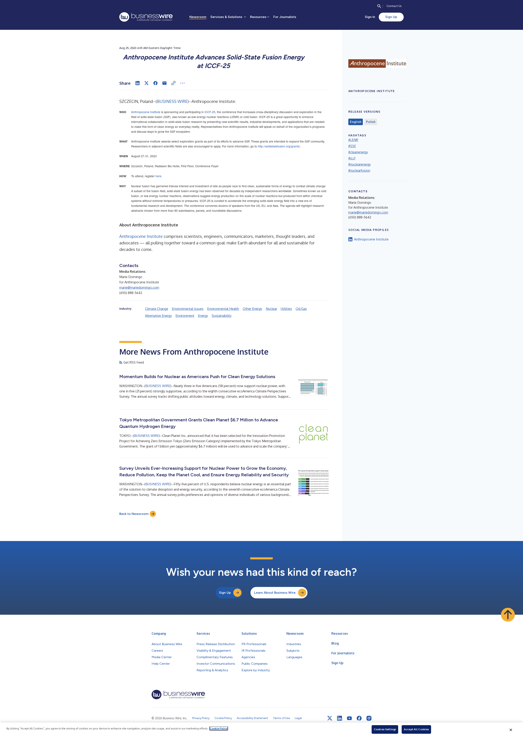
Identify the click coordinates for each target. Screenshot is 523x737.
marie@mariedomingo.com (139, 287)
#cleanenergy (358, 152)
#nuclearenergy (359, 164)
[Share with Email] (164, 83)
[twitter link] (329, 718)
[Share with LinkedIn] (137, 83)
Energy (203, 316)
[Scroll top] (508, 615)
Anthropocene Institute (145, 112)
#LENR (353, 140)
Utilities (286, 309)
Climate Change (156, 309)
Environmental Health (223, 309)
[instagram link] (369, 718)
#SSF (352, 146)
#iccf (351, 158)
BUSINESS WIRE (172, 101)
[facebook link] (359, 718)
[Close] (511, 730)
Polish (370, 122)
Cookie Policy (219, 728)
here (158, 176)
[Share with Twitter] (146, 83)
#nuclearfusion (359, 170)
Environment (184, 316)
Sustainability (221, 316)
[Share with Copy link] (173, 83)
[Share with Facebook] (155, 83)
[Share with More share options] (182, 83)
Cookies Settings (385, 729)
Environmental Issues (187, 309)
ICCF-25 (210, 112)
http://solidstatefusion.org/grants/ (279, 146)
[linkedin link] (339, 718)
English (355, 122)
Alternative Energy (158, 316)
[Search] (379, 6)
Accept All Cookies (416, 729)
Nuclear (271, 309)
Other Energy (252, 309)
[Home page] (146, 17)
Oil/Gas (301, 309)
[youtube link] (349, 718)
